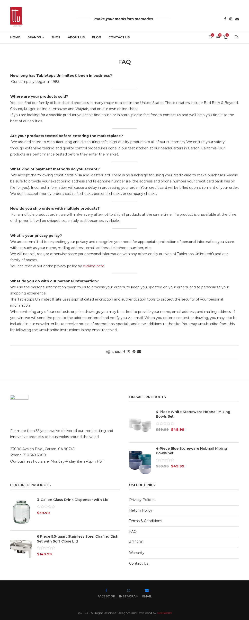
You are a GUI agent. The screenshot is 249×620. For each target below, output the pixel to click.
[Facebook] (225, 19)
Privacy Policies (142, 500)
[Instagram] (230, 19)
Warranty (136, 553)
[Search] (236, 37)
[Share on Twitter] (129, 351)
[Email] (237, 19)
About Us (76, 37)
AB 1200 (136, 542)
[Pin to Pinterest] (134, 351)
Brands (34, 37)
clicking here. (94, 266)
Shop (56, 37)
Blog (96, 37)
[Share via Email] (139, 351)
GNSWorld (164, 613)
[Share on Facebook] (124, 351)
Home (15, 37)
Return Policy (140, 510)
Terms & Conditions (145, 521)
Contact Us (119, 37)
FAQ (133, 531)
